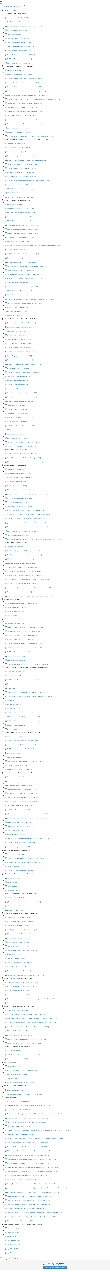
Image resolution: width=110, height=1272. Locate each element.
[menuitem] (1, 4)
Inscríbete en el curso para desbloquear (55, 1267)
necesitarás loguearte (61, 1265)
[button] (1, 1)
